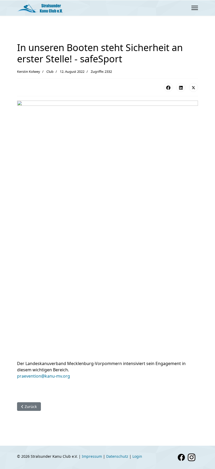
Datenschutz (117, 456)
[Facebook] (168, 87)
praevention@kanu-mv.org (43, 376)
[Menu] (194, 8)
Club (49, 71)
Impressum (92, 456)
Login (137, 456)
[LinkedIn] (180, 87)
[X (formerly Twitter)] (193, 87)
